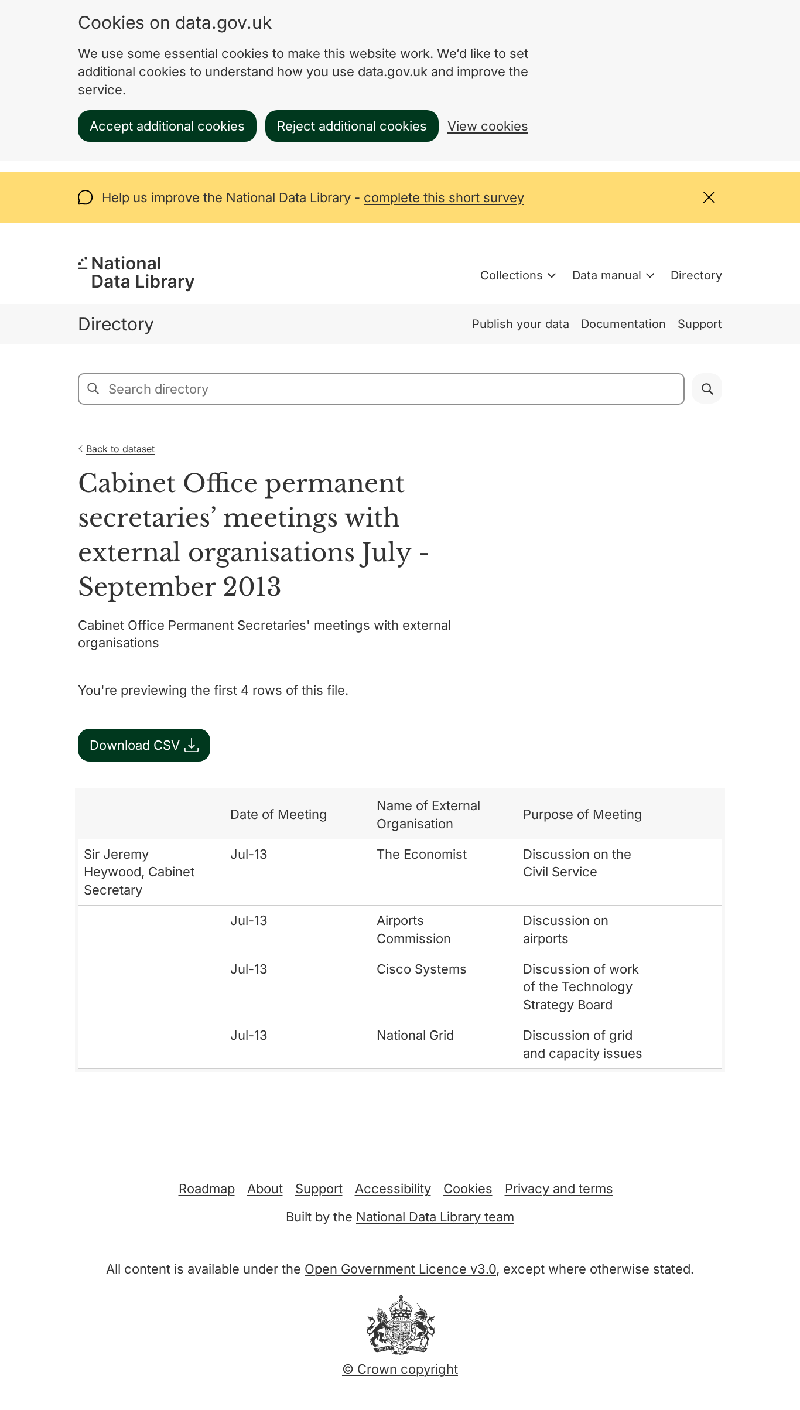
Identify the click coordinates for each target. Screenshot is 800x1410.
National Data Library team (435, 1216)
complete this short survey (444, 197)
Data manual (606, 275)
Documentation (623, 324)
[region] (400, 930)
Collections (511, 275)
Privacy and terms (559, 1188)
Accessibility (393, 1188)
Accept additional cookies (167, 126)
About (265, 1188)
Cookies (468, 1188)
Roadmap (207, 1188)
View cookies (487, 126)
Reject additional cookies (352, 126)
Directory (696, 275)
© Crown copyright (400, 1369)
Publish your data (520, 324)
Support (700, 324)
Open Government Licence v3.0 (400, 1268)
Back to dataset (120, 449)
